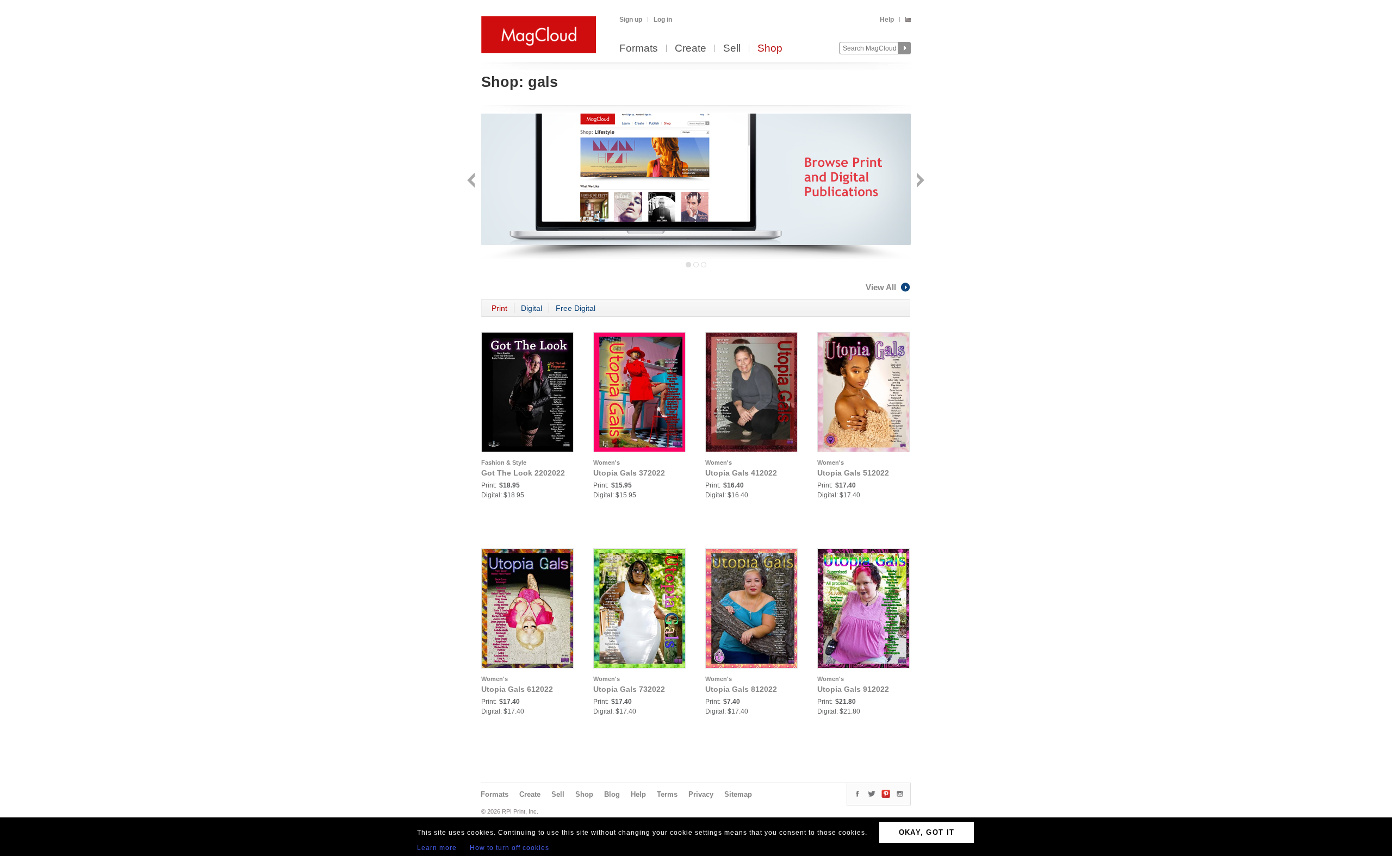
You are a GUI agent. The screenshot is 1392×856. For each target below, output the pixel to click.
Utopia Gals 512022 (853, 472)
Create (690, 48)
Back (472, 181)
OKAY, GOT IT (927, 832)
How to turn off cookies (509, 848)
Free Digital (575, 308)
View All (881, 287)
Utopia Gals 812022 (741, 689)
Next (919, 181)
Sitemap (738, 794)
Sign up (630, 19)
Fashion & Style (503, 462)
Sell (732, 48)
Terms (667, 794)
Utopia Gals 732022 (629, 689)
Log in (663, 19)
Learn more (437, 848)
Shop (769, 48)
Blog (612, 794)
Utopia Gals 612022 (517, 689)
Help (887, 19)
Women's (606, 462)
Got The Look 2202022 (523, 472)
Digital (531, 308)
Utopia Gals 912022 (853, 689)
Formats (638, 48)
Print (499, 308)
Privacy (700, 794)
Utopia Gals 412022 (741, 472)
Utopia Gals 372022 (629, 472)
